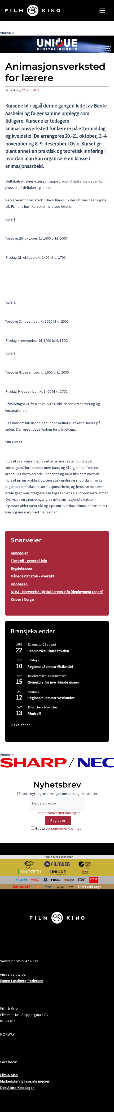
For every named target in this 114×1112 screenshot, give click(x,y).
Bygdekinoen (21, 568)
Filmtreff (34, 713)
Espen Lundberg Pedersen (21, 980)
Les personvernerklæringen (58, 812)
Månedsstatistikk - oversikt (32, 576)
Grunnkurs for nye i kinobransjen (53, 682)
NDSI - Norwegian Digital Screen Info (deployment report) (57, 591)
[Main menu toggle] (102, 10)
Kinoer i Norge (22, 599)
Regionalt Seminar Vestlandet (51, 697)
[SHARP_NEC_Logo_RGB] (57, 762)
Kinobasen (19, 584)
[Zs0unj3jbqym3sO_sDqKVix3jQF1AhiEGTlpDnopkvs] (57, 43)
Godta (59, 828)
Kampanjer (19, 553)
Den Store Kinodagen (17, 1087)
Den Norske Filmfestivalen (48, 650)
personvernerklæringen (65, 828)
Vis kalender (20, 724)
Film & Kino (9, 1074)
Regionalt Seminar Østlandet (50, 666)
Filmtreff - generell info (29, 560)
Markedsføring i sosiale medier (25, 1081)
